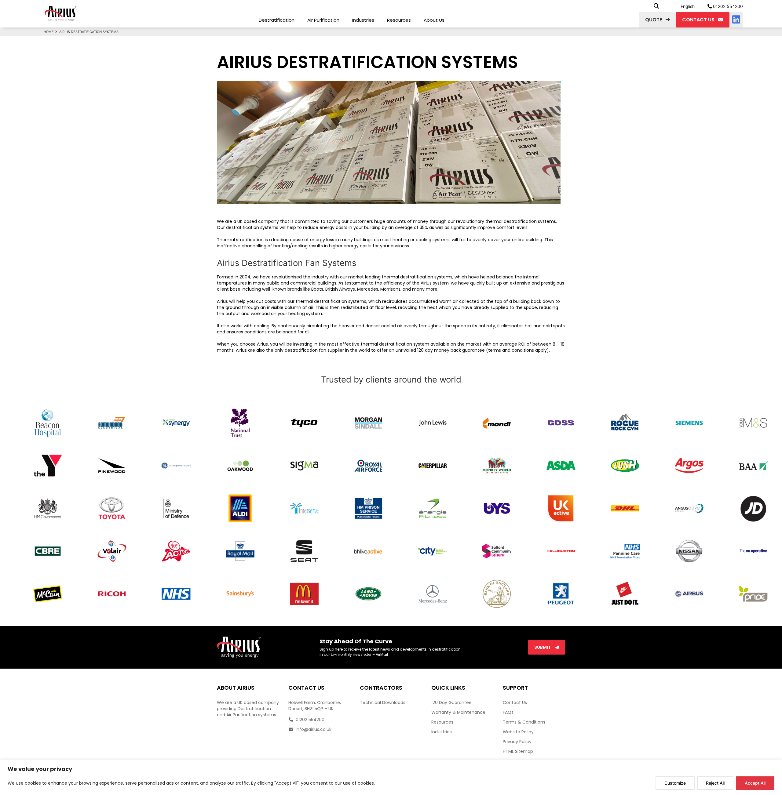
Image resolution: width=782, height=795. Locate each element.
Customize (675, 783)
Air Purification (323, 20)
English (688, 6)
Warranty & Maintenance (458, 712)
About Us (434, 20)
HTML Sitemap (518, 751)
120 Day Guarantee (451, 702)
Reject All (715, 783)
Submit (543, 647)
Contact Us (515, 702)
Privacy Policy (517, 742)
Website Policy (518, 732)
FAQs (508, 712)
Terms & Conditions (524, 722)
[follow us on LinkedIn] (736, 19)
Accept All (755, 783)
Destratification (276, 20)
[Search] (656, 6)
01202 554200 (727, 6)
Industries (363, 20)
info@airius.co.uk (312, 729)
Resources (399, 20)
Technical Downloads (382, 702)
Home (49, 32)
